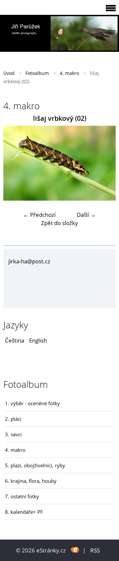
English (38, 340)
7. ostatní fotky (22, 496)
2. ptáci (13, 418)
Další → (86, 214)
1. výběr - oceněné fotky (32, 403)
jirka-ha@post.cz (29, 261)
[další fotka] (105, 163)
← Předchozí (39, 214)
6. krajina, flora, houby (31, 481)
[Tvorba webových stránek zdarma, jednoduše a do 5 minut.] (74, 549)
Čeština (14, 340)
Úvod (9, 73)
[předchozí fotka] (14, 163)
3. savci (13, 434)
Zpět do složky (59, 223)
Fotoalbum (37, 73)
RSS (95, 550)
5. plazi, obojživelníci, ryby (35, 465)
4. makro (69, 73)
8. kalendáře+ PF (24, 512)
